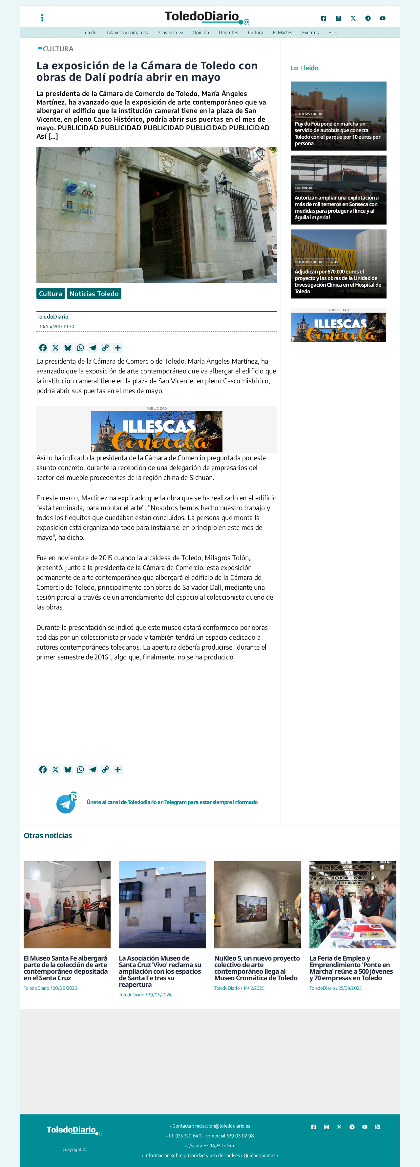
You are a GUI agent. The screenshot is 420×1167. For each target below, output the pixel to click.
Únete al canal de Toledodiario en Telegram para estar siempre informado (172, 802)
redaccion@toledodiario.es (222, 1126)
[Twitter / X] (353, 18)
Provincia (303, 188)
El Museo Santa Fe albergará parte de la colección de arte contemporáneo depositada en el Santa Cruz (66, 968)
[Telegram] (368, 18)
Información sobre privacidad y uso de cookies (192, 1155)
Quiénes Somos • (261, 1155)
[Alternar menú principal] (42, 17)
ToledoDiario (52, 316)
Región (332, 262)
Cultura (51, 293)
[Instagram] (338, 18)
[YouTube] (382, 18)
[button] (180, 32)
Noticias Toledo (94, 293)
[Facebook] (323, 18)
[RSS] (377, 1127)
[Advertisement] (156, 718)
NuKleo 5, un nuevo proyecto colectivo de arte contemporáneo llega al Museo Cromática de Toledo (257, 968)
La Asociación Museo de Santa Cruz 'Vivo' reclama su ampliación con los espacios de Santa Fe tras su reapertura (160, 971)
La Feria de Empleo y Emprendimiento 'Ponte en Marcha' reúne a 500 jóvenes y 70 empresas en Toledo (351, 968)
